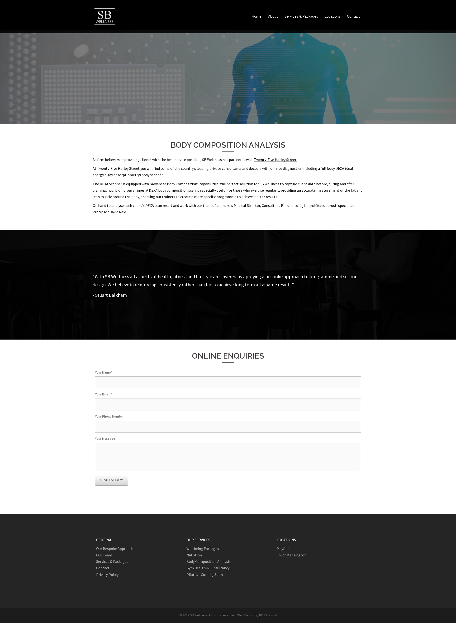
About (273, 16)
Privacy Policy (107, 574)
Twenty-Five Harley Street (275, 159)
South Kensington (291, 555)
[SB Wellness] (104, 16)
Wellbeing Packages (202, 548)
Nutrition (194, 555)
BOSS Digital (268, 615)
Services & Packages (301, 16)
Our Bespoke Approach (114, 548)
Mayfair (283, 548)
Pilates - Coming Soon (204, 574)
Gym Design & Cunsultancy (207, 567)
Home (256, 16)
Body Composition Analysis (208, 561)
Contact (353, 16)
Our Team (104, 555)
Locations (332, 16)
